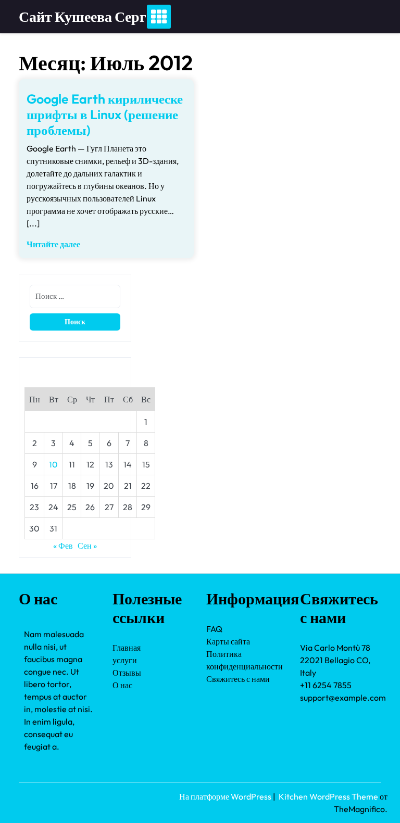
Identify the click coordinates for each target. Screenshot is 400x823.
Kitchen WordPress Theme (329, 796)
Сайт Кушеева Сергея (89, 16)
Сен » (87, 545)
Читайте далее (53, 244)
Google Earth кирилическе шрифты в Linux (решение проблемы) (105, 114)
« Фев (63, 545)
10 (53, 464)
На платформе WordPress (226, 796)
